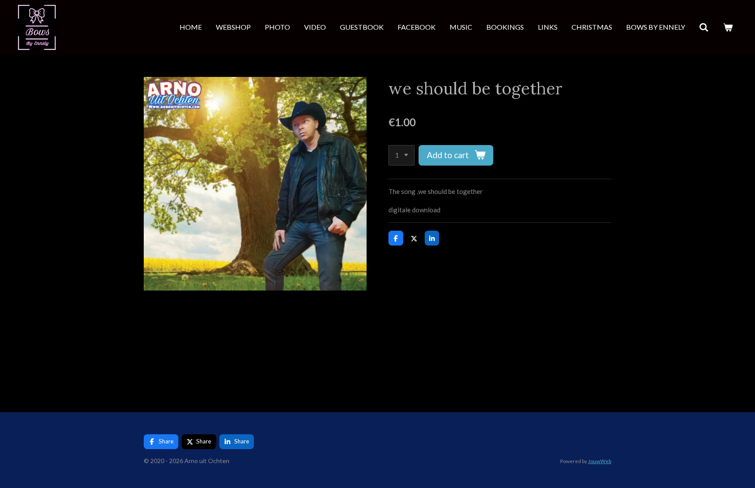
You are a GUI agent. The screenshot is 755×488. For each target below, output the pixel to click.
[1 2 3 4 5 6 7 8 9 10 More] (401, 155)
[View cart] (728, 27)
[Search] (703, 27)
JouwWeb (599, 461)
